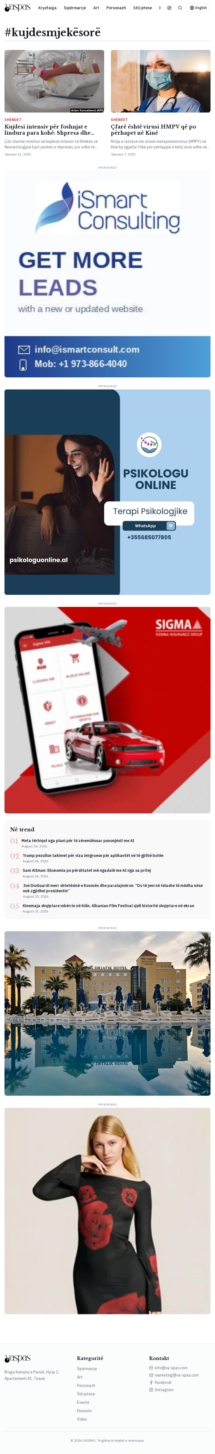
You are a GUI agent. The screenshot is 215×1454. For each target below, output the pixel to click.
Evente (83, 1402)
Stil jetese (142, 7)
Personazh (116, 7)
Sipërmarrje (75, 7)
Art (96, 7)
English (201, 8)
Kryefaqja (47, 7)
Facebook (163, 1382)
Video (82, 1419)
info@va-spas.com (171, 1367)
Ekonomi (84, 1410)
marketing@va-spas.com (177, 1375)
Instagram (164, 1389)
